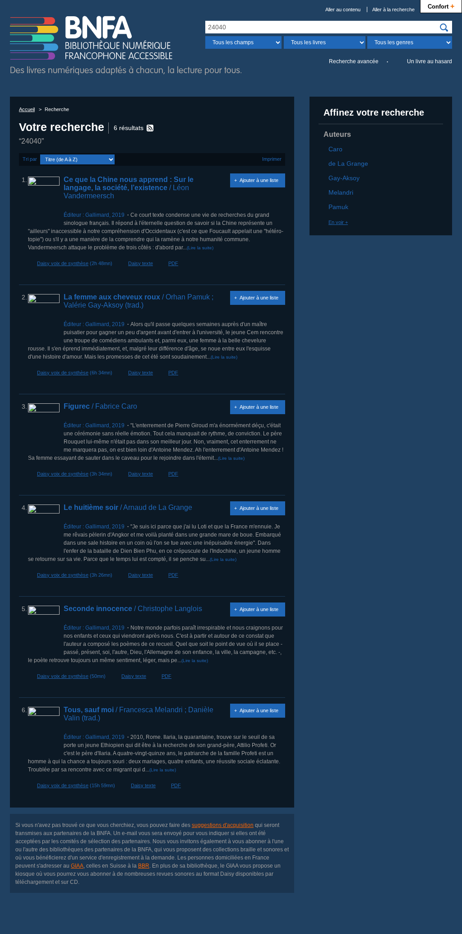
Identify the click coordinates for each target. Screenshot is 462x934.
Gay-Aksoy (344, 178)
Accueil (27, 109)
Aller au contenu (342, 9)
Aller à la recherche (393, 9)
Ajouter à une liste (259, 180)
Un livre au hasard (429, 61)
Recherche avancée (354, 61)
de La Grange (348, 163)
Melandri (340, 192)
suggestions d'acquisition (223, 825)
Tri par (30, 159)
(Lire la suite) (200, 247)
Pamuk (338, 206)
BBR (143, 866)
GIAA (77, 866)
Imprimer (272, 159)
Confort (441, 6)
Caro (335, 149)
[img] (444, 27)
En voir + (338, 222)
